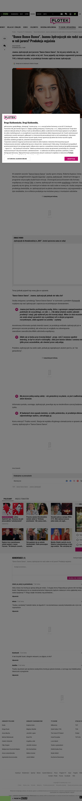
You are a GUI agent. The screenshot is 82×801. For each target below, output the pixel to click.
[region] (41, 138)
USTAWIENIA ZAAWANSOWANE (17, 159)
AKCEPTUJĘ (71, 159)
